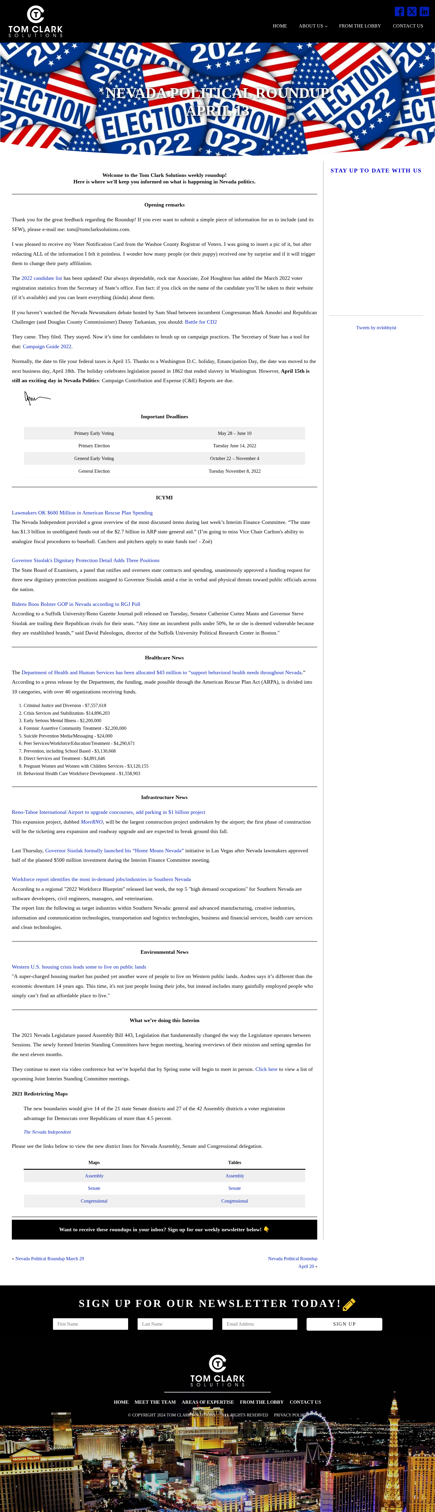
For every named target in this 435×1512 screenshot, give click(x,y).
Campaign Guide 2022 (47, 346)
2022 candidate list (43, 278)
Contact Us (408, 25)
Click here (266, 1069)
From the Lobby (360, 25)
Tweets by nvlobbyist (376, 327)
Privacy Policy (290, 1415)
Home (280, 25)
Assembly (94, 1175)
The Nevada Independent (47, 1132)
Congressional (94, 1200)
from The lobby (262, 1402)
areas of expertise (208, 1402)
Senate (94, 1188)
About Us (311, 25)
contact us (305, 1402)
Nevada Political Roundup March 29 (49, 1258)
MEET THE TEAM (155, 1402)
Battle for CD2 (201, 322)
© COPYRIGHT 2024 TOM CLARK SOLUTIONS (171, 1415)
